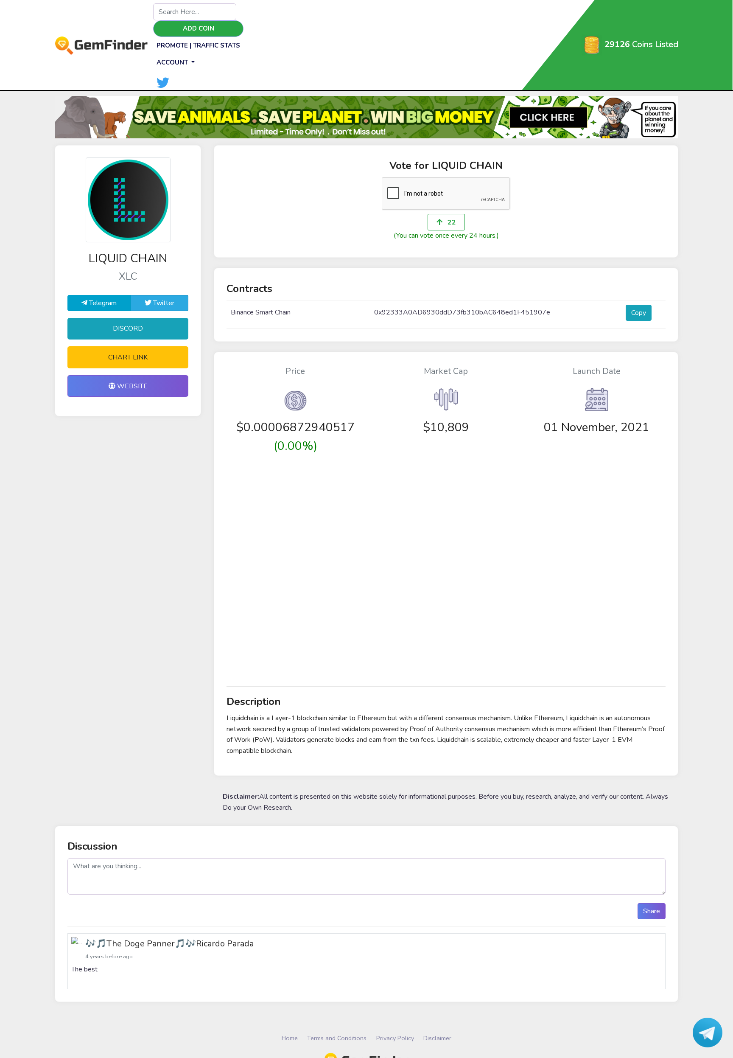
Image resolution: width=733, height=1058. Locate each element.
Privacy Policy (395, 1038)
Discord (128, 328)
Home (290, 1038)
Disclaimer (437, 1038)
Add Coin (198, 28)
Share (651, 911)
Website (131, 386)
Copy (638, 312)
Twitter (162, 303)
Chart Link (128, 357)
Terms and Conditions (336, 1038)
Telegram (102, 303)
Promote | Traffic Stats (198, 45)
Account (173, 62)
